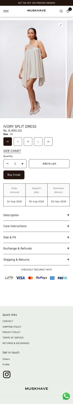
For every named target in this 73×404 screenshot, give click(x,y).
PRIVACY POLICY (11, 332)
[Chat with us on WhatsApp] (66, 400)
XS (7, 141)
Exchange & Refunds (17, 248)
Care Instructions (14, 226)
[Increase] (22, 164)
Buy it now (13, 174)
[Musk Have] (36, 11)
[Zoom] (60, 25)
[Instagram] (7, 374)
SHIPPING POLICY (12, 326)
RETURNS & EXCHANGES (16, 343)
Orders (6, 358)
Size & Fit (9, 237)
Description (11, 215)
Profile (6, 364)
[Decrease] (7, 164)
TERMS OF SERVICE (13, 337)
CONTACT (8, 321)
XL (48, 141)
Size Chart (12, 150)
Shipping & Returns (16, 259)
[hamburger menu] (6, 11)
